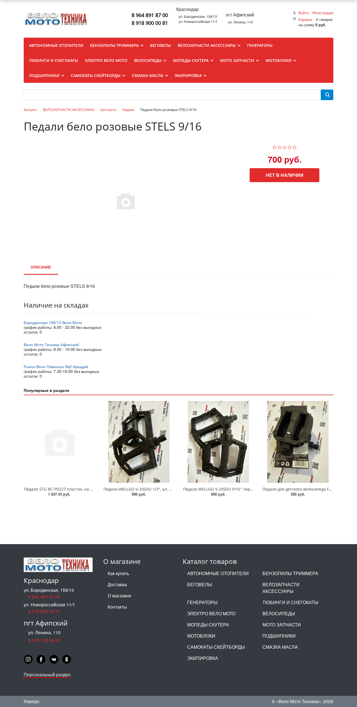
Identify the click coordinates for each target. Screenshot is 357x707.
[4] (290, 146)
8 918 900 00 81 (150, 23)
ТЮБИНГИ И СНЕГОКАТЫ (290, 602)
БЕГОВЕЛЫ (199, 584)
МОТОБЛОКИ (201, 636)
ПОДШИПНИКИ (279, 636)
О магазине (119, 595)
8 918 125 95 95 (44, 640)
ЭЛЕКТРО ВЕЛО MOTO (211, 613)
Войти (303, 12)
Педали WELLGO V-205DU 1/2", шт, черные (143, 489)
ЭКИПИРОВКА (202, 658)
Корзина (305, 19)
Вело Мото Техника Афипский (51, 344)
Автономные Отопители (218, 573)
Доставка (117, 584)
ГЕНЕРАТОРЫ (202, 602)
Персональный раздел (47, 674)
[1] (274, 146)
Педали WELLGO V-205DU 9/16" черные (220, 489)
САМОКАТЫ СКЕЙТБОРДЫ (216, 647)
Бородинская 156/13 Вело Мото (53, 322)
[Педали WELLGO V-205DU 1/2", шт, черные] (138, 442)
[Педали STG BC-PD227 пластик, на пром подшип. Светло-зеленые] (59, 442)
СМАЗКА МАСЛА (280, 647)
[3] (285, 146)
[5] (295, 146)
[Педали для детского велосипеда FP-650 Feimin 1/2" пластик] (297, 442)
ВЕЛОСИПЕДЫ (278, 613)
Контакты (117, 607)
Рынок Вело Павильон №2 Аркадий (56, 366)
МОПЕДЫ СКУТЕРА (208, 624)
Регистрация (322, 12)
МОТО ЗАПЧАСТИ (281, 624)
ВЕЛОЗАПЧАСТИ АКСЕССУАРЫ (281, 587)
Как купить (118, 573)
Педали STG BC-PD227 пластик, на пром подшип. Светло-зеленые (87, 489)
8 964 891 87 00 (150, 15)
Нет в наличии (284, 175)
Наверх (31, 701)
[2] (280, 146)
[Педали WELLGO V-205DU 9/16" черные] (218, 442)
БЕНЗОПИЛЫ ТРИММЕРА (290, 573)
